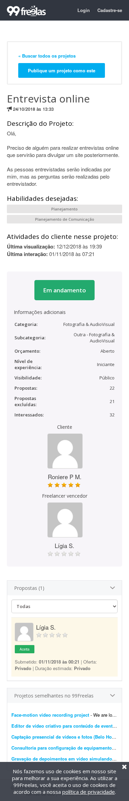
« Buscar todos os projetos (47, 55)
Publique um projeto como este (61, 70)
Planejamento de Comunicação (64, 219)
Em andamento (64, 290)
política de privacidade (88, 791)
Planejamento (64, 208)
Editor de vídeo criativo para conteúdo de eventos (64, 726)
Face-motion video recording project (50, 715)
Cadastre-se (109, 10)
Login (83, 10)
